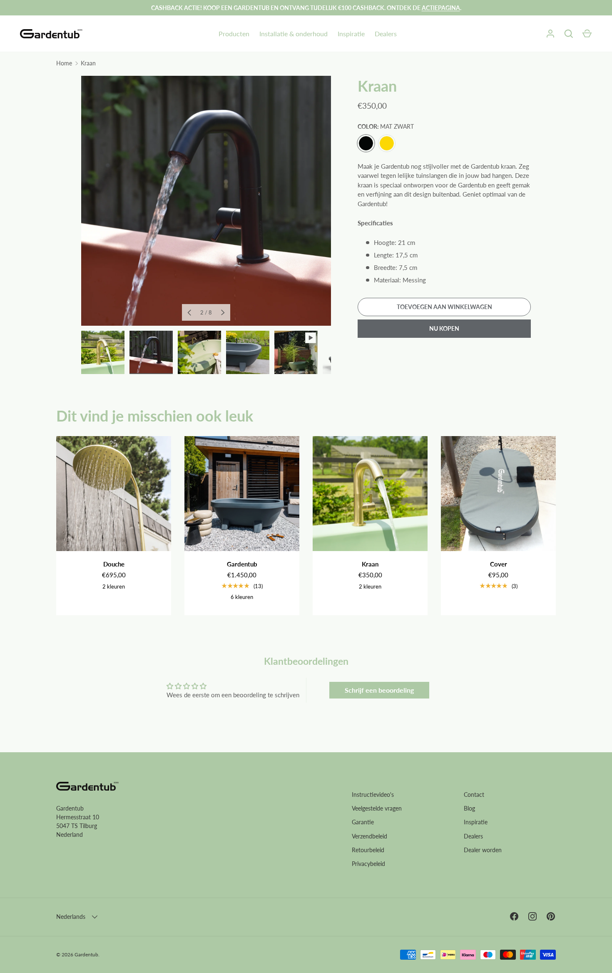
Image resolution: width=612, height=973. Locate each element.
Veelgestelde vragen (377, 808)
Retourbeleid (368, 849)
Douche (113, 564)
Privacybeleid (368, 863)
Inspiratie (351, 33)
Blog (469, 808)
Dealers (386, 33)
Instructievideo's (373, 794)
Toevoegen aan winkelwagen (444, 306)
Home (64, 63)
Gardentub (242, 564)
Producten (234, 33)
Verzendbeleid (369, 836)
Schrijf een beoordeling (379, 690)
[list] (206, 201)
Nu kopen (444, 328)
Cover (498, 564)
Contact (474, 794)
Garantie (363, 822)
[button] (587, 34)
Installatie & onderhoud (293, 33)
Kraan (88, 63)
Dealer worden (483, 849)
